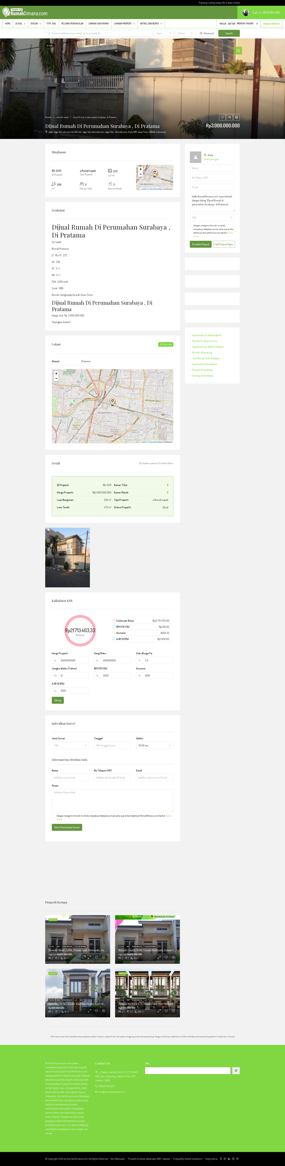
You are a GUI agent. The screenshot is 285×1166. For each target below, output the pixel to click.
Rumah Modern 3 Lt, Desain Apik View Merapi (145, 1003)
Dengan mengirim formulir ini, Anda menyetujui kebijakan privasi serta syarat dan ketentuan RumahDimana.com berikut (114, 817)
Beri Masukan (118, 1159)
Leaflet (143, 189)
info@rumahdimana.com (112, 1092)
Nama (55, 770)
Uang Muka (100, 653)
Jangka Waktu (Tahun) (64, 668)
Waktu (139, 738)
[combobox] (164, 33)
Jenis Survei (58, 738)
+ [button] (141, 169)
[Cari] (236, 1070)
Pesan (55, 785)
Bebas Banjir (67, 946)
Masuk (223, 23)
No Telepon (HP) (103, 770)
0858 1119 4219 (271, 12)
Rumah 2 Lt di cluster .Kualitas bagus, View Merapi (79, 1003)
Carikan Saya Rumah (99, 23)
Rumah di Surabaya (202, 369)
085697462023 (106, 1086)
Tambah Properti (271, 23)
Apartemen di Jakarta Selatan (208, 346)
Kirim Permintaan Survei (66, 827)
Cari (147, 1063)
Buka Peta (167, 344)
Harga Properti (60, 653)
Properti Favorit (247, 23)
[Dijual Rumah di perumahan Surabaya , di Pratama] (155, 172)
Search (229, 33)
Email (139, 770)
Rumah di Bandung (202, 352)
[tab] (238, 51)
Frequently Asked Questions (187, 1159)
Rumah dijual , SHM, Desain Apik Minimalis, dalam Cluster (83, 950)
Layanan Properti (123, 23)
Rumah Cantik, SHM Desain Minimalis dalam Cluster (149, 950)
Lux (76, 1000)
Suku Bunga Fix (144, 653)
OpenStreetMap (156, 189)
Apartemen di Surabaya (204, 364)
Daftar (231, 23)
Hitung (57, 700)
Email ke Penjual (200, 244)
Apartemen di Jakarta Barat (207, 335)
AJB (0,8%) (58, 683)
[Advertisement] (112, 871)
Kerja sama (211, 1159)
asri (58, 946)
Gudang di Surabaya (202, 375)
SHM (81, 1000)
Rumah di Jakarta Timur (204, 341)
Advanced (208, 33)
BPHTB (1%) (100, 668)
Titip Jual (51, 23)
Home (7, 23)
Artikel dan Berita (149, 23)
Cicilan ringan (80, 946)
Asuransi (140, 668)
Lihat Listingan (211, 159)
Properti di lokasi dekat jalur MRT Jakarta (149, 1159)
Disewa (34, 23)
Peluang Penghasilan (72, 23)
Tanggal (98, 738)
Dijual (19, 23)
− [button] (141, 174)
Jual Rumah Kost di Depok (206, 358)
